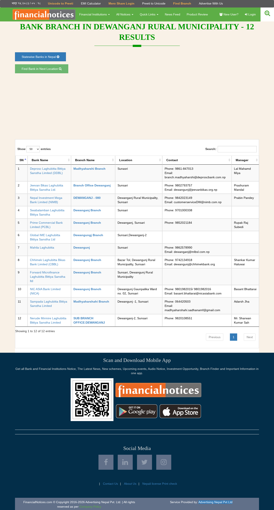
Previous (214, 337)
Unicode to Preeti (60, 3)
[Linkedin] (125, 462)
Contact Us (110, 483)
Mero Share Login (121, 3)
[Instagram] (163, 462)
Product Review (197, 14)
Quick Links (148, 14)
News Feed (172, 14)
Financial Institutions (93, 14)
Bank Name (40, 160)
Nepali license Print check (159, 483)
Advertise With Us (211, 3)
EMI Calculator (91, 3)
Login (251, 14)
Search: (210, 148)
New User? (230, 14)
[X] (144, 462)
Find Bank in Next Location (40, 68)
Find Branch (182, 3)
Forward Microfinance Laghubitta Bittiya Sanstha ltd (47, 277)
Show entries (34, 148)
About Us (130, 483)
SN (21, 160)
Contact (172, 160)
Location (125, 160)
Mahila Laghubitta (42, 247)
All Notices (123, 14)
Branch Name (85, 160)
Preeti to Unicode (153, 3)
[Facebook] (105, 462)
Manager (242, 160)
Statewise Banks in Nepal (39, 56)
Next (250, 337)
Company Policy (90, 506)
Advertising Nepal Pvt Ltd (215, 502)
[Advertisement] (137, 106)
